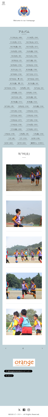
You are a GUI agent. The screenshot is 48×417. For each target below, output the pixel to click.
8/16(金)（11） (17, 102)
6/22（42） (9, 143)
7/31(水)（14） (17, 111)
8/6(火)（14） (24, 106)
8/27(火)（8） (17, 97)
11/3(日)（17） (16, 42)
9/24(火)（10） (32, 65)
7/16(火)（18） (17, 125)
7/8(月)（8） (24, 134)
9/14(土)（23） (34, 79)
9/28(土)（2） (17, 60)
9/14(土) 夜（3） (17, 79)
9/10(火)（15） (10, 88)
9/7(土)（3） (39, 88)
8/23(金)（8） (32, 97)
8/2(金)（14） (38, 106)
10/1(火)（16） (32, 56)
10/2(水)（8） (16, 56)
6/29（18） (36, 138)
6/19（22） (22, 143)
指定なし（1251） (37, 143)
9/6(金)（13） (17, 92)
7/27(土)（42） (17, 115)
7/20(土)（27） (17, 120)
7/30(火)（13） (32, 111)
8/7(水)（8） (10, 106)
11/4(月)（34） (33, 37)
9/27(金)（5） (32, 60)
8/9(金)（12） (32, 102)
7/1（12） (24, 138)
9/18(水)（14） (17, 74)
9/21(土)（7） (16, 69)
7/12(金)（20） (17, 129)
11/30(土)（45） (16, 37)
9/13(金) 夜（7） (17, 83)
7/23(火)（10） (32, 115)
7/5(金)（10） (38, 134)
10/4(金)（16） (32, 51)
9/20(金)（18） (32, 69)
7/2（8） (12, 138)
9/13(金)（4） (33, 83)
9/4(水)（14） (32, 92)
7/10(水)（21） (32, 129)
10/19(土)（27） (32, 42)
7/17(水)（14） (32, 120)
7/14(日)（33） (32, 125)
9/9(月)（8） (25, 88)
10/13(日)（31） (32, 47)
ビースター (18, 414)
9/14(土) (24, 153)
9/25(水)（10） (17, 65)
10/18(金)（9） (16, 47)
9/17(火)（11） (32, 74)
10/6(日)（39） (17, 51)
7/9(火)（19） (10, 134)
